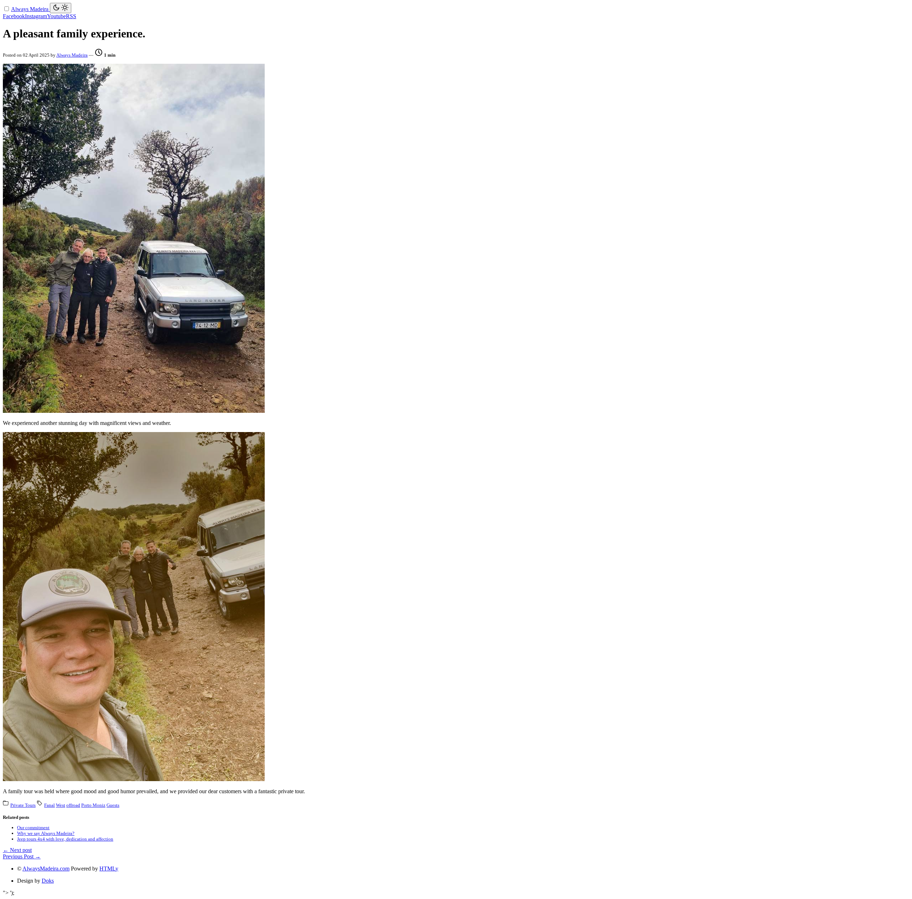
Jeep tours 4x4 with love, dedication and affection (65, 839)
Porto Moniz (93, 805)
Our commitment (33, 827)
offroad (73, 805)
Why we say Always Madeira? (45, 833)
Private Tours (23, 805)
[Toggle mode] (60, 8)
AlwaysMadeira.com (45, 869)
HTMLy (108, 869)
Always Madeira (30, 9)
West (60, 805)
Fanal (49, 805)
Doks (48, 881)
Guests (113, 805)
